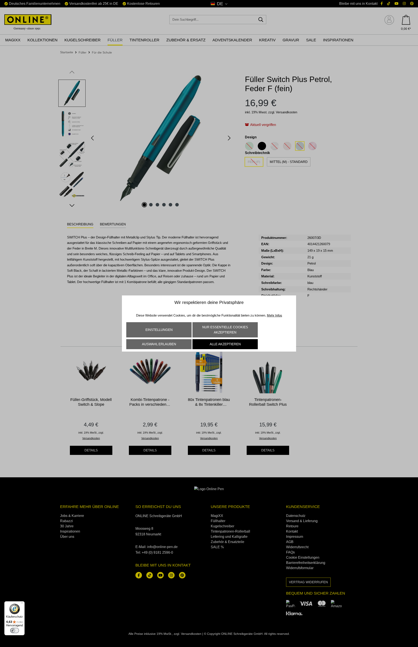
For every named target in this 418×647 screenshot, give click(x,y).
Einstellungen (159, 330)
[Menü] (22, 604)
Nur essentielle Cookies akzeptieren (225, 329)
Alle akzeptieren (225, 344)
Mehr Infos (274, 315)
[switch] (14, 630)
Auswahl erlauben (159, 344)
